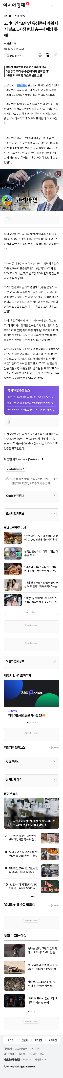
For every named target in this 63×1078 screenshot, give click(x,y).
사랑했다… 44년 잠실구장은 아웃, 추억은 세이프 (42, 984)
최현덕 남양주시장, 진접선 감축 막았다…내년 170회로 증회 (23, 872)
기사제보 (33, 1054)
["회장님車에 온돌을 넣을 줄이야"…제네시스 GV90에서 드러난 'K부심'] (14, 973)
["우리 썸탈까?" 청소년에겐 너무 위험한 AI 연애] (14, 1006)
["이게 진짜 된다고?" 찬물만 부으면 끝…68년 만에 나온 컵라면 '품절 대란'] (50, 859)
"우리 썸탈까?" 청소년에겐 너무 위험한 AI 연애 (42, 1000)
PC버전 (38, 1040)
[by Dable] (53, 905)
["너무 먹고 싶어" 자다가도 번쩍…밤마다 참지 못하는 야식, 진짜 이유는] (13, 574)
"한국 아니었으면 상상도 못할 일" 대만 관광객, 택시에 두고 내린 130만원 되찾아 (31, 396)
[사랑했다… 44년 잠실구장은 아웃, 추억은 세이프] (14, 990)
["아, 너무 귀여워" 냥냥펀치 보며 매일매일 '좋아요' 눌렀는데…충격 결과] (50, 843)
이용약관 (27, 1059)
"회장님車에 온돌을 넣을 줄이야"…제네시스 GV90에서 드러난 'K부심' (43, 967)
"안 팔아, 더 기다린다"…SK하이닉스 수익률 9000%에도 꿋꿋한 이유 (23, 888)
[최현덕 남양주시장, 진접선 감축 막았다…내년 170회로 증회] (50, 876)
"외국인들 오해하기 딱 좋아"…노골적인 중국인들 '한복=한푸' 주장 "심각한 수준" (41, 600)
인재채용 (35, 1048)
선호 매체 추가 (15, 56)
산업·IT (8, 16)
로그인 (10, 1040)
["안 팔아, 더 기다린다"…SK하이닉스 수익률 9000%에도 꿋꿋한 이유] (50, 892)
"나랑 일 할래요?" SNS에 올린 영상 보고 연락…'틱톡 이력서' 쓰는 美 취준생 (41, 585)
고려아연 (22, 85)
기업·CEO (19, 16)
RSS (42, 1054)
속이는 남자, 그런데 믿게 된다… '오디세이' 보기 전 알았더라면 (43, 951)
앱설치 (25, 1040)
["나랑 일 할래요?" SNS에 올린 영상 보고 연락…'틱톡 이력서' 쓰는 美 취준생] (13, 590)
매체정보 (39, 1059)
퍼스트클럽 (9, 1054)
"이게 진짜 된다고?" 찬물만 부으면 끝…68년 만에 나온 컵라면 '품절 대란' (23, 856)
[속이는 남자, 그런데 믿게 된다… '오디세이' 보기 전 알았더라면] (14, 956)
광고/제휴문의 (21, 1048)
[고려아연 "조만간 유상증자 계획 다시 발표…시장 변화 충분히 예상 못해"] (31, 190)
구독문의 (21, 1054)
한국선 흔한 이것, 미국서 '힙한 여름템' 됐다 (41, 553)
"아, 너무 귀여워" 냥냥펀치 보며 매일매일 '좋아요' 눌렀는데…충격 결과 (23, 839)
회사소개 (8, 1048)
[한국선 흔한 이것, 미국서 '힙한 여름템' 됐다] (13, 559)
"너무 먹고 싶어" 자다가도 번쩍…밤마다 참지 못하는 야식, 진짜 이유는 (41, 569)
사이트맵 (53, 1040)
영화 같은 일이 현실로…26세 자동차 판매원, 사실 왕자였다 (31, 409)
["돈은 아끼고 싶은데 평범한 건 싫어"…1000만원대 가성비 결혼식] (13, 543)
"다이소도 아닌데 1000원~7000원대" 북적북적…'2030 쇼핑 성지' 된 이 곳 (31, 403)
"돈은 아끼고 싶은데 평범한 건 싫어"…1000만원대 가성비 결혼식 (41, 537)
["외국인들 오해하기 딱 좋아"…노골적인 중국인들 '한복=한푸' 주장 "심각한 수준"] (13, 605)
